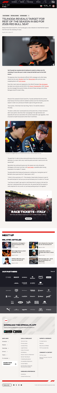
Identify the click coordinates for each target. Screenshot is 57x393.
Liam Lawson (22, 81)
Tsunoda (46, 86)
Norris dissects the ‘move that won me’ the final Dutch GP (46, 243)
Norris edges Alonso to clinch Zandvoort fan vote (19, 251)
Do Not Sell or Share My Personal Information (26, 366)
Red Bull (21, 79)
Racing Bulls (32, 79)
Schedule (14, 1)
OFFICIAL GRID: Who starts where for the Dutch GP (18, 259)
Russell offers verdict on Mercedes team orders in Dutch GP (46, 252)
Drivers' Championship (35, 86)
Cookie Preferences (25, 376)
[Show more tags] (29, 15)
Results (22, 1)
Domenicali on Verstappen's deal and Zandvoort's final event (18, 244)
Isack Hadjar (31, 167)
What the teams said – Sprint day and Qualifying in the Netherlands (46, 260)
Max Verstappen (43, 84)
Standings (30, 1)
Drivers (38, 1)
